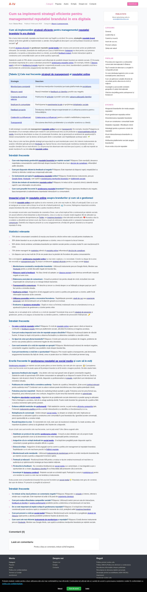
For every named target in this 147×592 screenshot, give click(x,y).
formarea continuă (31, 472)
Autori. (66, 4)
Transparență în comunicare (24, 285)
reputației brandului (46, 160)
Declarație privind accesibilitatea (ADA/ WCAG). (112, 572)
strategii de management (55, 74)
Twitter (41, 217)
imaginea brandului (54, 217)
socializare (86, 86)
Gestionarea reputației (17, 365)
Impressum (100, 575)
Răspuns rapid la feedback (24, 273)
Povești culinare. (111, 45)
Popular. (58, 4)
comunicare (13, 223)
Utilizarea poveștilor (21, 298)
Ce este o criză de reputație (23, 326)
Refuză (60, 588)
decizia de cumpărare (76, 251)
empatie (69, 378)
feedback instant (65, 53)
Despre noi (83, 4)
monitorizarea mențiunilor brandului (54, 179)
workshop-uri (88, 472)
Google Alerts (17, 179)
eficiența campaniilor (85, 406)
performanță (41, 406)
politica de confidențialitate (12, 584)
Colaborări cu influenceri (21, 117)
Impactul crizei (17, 198)
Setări (87, 588)
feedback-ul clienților (59, 91)
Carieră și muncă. (111, 38)
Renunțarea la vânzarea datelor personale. (111, 570)
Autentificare (133, 4)
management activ (28, 262)
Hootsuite (38, 144)
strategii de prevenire (83, 312)
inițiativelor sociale (80, 104)
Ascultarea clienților (39, 469)
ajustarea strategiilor (31, 305)
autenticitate (87, 394)
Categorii (49, 4)
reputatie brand (88, 38)
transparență (67, 129)
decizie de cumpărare (79, 163)
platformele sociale (78, 179)
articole (50, 97)
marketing (35, 251)
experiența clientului (66, 496)
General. (108, 31)
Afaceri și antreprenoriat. (59, 24)
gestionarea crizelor (49, 434)
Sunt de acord (74, 588)
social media (53, 48)
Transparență (16, 122)
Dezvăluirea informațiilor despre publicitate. (111, 567)
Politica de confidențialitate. (18, 570)
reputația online (45, 182)
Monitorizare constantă (20, 86)
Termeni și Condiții (15, 572)
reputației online (81, 74)
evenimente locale (55, 104)
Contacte (92, 4)
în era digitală (27, 33)
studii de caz (78, 298)
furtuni (86, 262)
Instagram (69, 50)
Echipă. (74, 4)
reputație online (37, 198)
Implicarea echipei (20, 292)
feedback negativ (28, 329)
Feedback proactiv (18, 110)
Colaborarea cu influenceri (46, 117)
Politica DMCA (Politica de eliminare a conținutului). (113, 565)
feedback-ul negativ (30, 65)
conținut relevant (93, 385)
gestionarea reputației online (63, 63)
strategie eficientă (22, 48)
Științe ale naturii (111, 48)
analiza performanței (38, 503)
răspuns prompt (65, 273)
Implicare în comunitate (20, 104)
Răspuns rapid (16, 91)
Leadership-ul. (110, 35)
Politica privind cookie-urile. (105, 562)
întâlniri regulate (52, 449)
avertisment (13, 575)
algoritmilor (25, 397)
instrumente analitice (28, 409)
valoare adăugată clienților (80, 97)
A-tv (12, 4)
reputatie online (48, 129)
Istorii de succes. (111, 41)
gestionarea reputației (43, 176)
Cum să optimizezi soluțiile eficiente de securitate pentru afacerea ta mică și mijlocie (118, 81)
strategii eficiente (43, 30)
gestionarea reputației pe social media (52, 361)
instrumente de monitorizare (57, 453)
